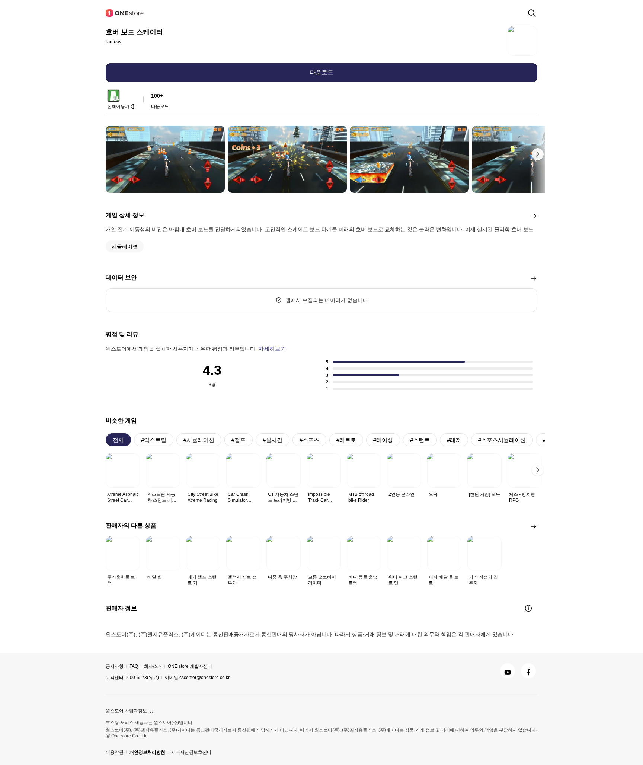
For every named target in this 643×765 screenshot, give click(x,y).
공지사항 (115, 666)
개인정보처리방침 (147, 752)
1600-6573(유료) (142, 677)
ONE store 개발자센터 (190, 666)
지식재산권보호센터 (191, 752)
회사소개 (153, 666)
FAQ (133, 666)
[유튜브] (507, 671)
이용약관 (115, 752)
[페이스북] (528, 671)
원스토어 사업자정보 (126, 710)
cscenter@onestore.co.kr (204, 677)
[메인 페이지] (125, 13)
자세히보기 (272, 348)
